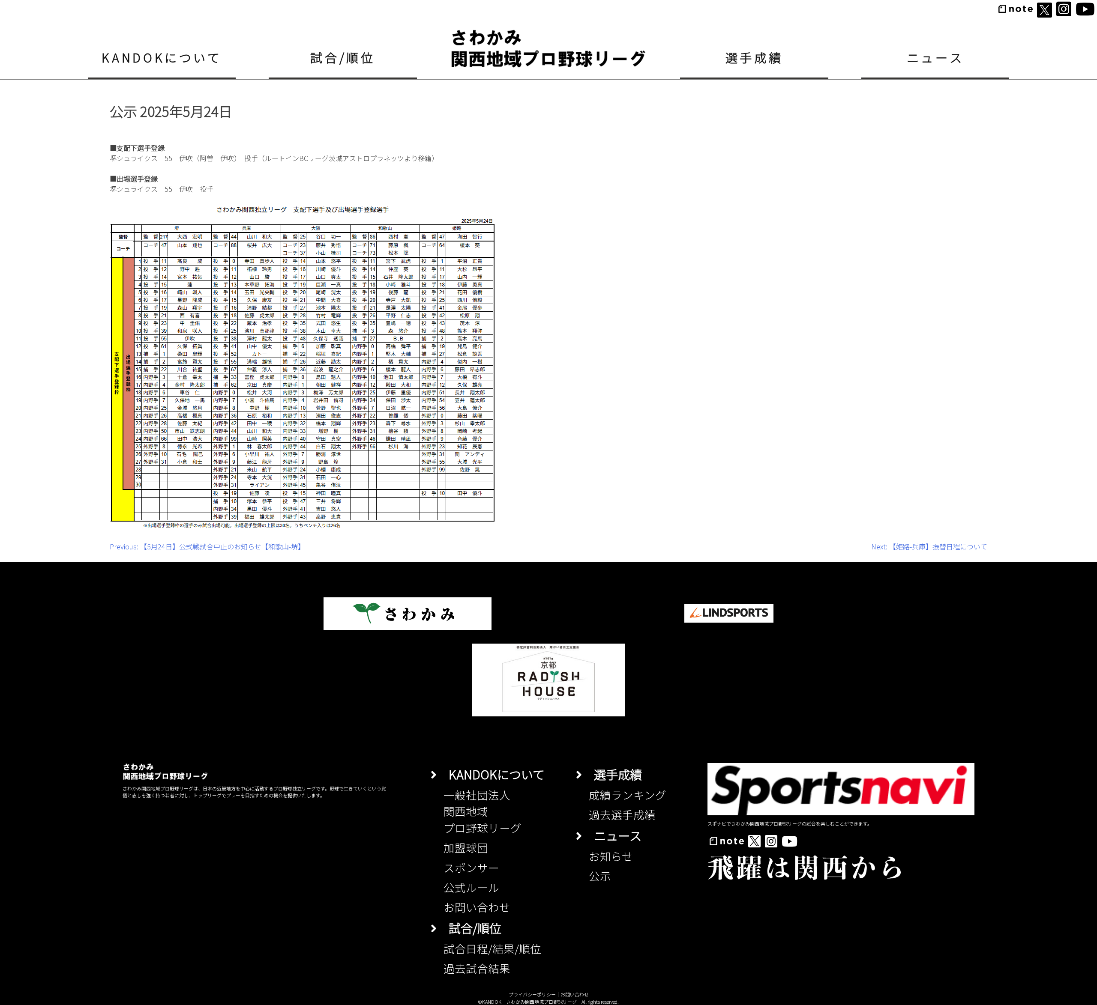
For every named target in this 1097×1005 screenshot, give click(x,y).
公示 (600, 875)
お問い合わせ (477, 907)
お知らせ (611, 856)
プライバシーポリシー (532, 994)
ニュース (935, 57)
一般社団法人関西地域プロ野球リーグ (483, 811)
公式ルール (471, 887)
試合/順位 (342, 57)
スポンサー (471, 867)
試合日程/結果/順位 (492, 948)
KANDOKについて (162, 57)
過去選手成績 (622, 814)
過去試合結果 (477, 968)
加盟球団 (466, 847)
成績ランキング (627, 794)
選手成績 (754, 57)
